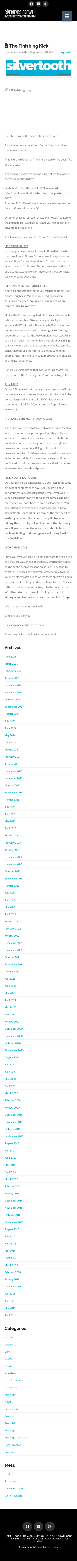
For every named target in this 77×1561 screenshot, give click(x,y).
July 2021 (10, 978)
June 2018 (10, 1243)
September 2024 (14, 706)
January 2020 (12, 1107)
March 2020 (11, 1093)
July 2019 (10, 1150)
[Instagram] (46, 4)
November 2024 (14, 692)
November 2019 (14, 1121)
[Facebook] (31, 4)
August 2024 (12, 713)
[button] (67, 16)
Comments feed (14, 1488)
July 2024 (10, 720)
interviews (10, 1373)
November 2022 (14, 864)
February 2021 (13, 1014)
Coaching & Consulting (29, 1536)
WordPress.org (13, 1495)
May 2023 (10, 821)
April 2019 (10, 1171)
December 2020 (14, 1028)
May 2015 (10, 1307)
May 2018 (10, 1250)
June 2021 (10, 985)
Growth (9, 1366)
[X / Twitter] (38, 4)
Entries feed (11, 1481)
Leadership (11, 1387)
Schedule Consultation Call (50, 1538)
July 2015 (10, 1293)
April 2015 (10, 1315)
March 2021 (11, 1007)
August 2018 (12, 1229)
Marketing (10, 1394)
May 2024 (10, 735)
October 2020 (13, 1043)
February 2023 (13, 842)
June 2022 (10, 899)
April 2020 (10, 1086)
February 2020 (13, 1100)
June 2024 (10, 728)
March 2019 (11, 1179)
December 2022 (14, 856)
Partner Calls (12, 1408)
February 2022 (13, 928)
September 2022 (14, 878)
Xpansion (10, 1451)
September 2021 (14, 964)
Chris (8, 1351)
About (26, 1538)
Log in (8, 1474)
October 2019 (13, 1128)
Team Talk (10, 1423)
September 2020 (14, 1050)
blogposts (65, 52)
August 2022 (12, 885)
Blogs (51, 1536)
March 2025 (11, 663)
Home (8, 1536)
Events (9, 1358)
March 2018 (11, 1265)
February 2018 (13, 1272)
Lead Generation (14, 1380)
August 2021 (12, 971)
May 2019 (10, 1164)
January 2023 (12, 849)
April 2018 (10, 1257)
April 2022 (10, 914)
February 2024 (13, 756)
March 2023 (11, 835)
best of (9, 1337)
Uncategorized (13, 1444)
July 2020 (10, 1064)
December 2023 (14, 771)
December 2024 (14, 685)
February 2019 (13, 1186)
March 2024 (11, 749)
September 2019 (14, 1136)
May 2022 (10, 906)
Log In (40, 1541)
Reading (9, 1416)
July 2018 (10, 1236)
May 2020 (10, 1078)
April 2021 (10, 1000)
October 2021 (13, 957)
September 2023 (14, 792)
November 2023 (14, 778)
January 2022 (12, 935)
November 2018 (14, 1207)
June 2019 (10, 1157)
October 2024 (13, 699)
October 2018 (13, 1214)
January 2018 (12, 1279)
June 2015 (10, 1300)
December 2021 (14, 942)
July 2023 (10, 806)
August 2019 (12, 1143)
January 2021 (12, 1021)
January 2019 (12, 1193)
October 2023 (13, 785)
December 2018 (14, 1200)
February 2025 (13, 670)
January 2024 (12, 763)
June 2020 (10, 1071)
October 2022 (13, 871)
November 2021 (14, 949)
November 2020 (14, 1035)
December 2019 (14, 1114)
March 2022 (11, 921)
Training (9, 1430)
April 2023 (10, 828)
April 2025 (10, 656)
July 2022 (10, 892)
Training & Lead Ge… (16, 1437)
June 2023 (10, 814)
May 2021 (10, 993)
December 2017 (14, 1286)
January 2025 (12, 677)
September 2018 (14, 1222)
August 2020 (12, 1057)
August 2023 (12, 799)
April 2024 (10, 742)
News (8, 1401)
